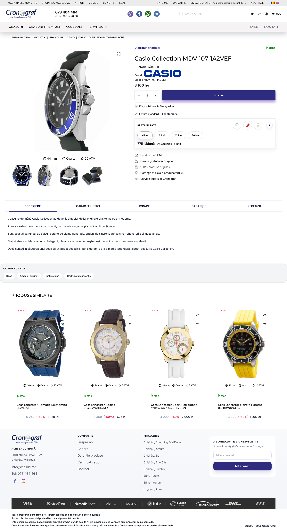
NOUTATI (271, 27)
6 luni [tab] (162, 135)
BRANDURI (98, 27)
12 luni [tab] (178, 135)
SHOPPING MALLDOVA (56, 2)
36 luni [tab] (195, 135)
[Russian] (277, 3)
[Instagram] (157, 14)
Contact (83, 469)
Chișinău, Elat (152, 455)
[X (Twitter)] (130, 14)
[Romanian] (273, 3)
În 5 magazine (165, 106)
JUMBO (94, 2)
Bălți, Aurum (151, 475)
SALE (254, 27)
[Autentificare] (266, 14)
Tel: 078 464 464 (24, 474)
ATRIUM (79, 2)
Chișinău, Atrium (154, 449)
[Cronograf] (45, 439)
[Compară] (252, 14)
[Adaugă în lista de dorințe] (63, 315)
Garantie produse (90, 455)
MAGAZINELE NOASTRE (22, 2)
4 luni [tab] (145, 135)
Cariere (83, 449)
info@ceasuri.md (24, 467)
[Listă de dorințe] (259, 14)
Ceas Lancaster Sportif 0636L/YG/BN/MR (99, 406)
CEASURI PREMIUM (44, 27)
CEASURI (16, 27)
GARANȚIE (179, 2)
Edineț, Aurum (152, 482)
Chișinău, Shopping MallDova (162, 442)
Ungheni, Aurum (154, 489)
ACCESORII (74, 27)
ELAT (122, 2)
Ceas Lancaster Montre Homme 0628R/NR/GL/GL (240, 406)
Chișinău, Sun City (155, 462)
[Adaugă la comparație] (63, 324)
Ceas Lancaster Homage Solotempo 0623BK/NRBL (42, 406)
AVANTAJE (257, 2)
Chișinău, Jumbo (154, 469)
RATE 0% (162, 2)
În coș (219, 95)
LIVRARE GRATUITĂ (218, 2)
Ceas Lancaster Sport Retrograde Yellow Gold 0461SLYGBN (174, 406)
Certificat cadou (89, 462)
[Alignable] (139, 14)
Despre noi (86, 442)
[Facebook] (148, 14)
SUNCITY (109, 2)
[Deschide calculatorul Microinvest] (237, 125)
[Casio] (162, 73)
